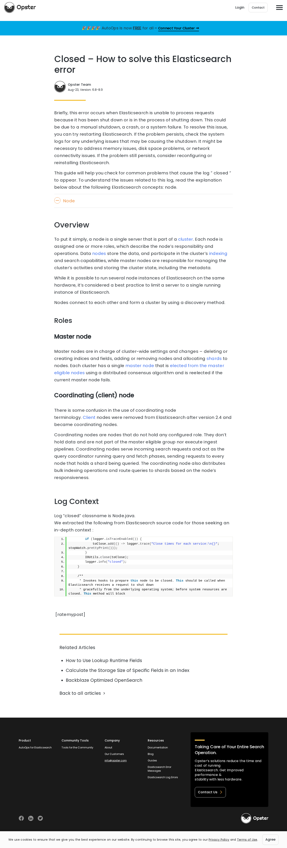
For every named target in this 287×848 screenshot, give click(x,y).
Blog (151, 754)
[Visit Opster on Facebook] (21, 818)
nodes (99, 253)
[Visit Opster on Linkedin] (30, 818)
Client (89, 417)
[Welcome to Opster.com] (254, 818)
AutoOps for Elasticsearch (35, 747)
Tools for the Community (77, 747)
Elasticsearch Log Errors (163, 777)
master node (139, 366)
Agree (270, 839)
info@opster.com (116, 760)
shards (214, 358)
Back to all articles (80, 693)
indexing (218, 253)
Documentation (158, 747)
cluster (185, 239)
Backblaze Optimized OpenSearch (104, 680)
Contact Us (207, 792)
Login (239, 7)
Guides (152, 760)
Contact (258, 7)
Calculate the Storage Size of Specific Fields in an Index (127, 670)
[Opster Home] (20, 7)
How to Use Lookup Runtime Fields (104, 660)
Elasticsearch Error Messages (159, 769)
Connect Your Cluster (176, 28)
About (108, 747)
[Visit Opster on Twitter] (40, 818)
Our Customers (114, 754)
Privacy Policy (219, 840)
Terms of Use (247, 840)
